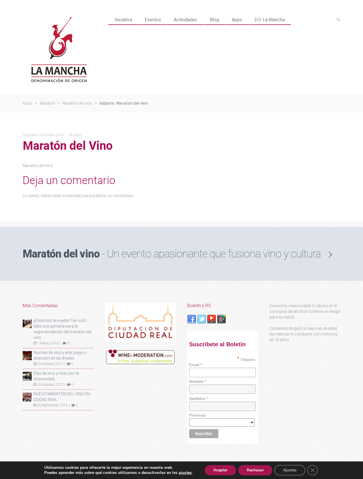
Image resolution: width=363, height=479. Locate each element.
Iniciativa (123, 19)
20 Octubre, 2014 (51, 135)
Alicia (77, 135)
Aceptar (220, 470)
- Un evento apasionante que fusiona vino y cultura (172, 254)
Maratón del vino (77, 103)
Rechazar (255, 470)
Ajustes (290, 470)
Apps (237, 19)
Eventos (153, 19)
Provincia (197, 415)
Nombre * (197, 381)
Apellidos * (198, 398)
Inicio (27, 103)
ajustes (185, 472)
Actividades (185, 19)
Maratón (47, 103)
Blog (214, 19)
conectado (72, 195)
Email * (195, 364)
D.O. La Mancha (270, 19)
